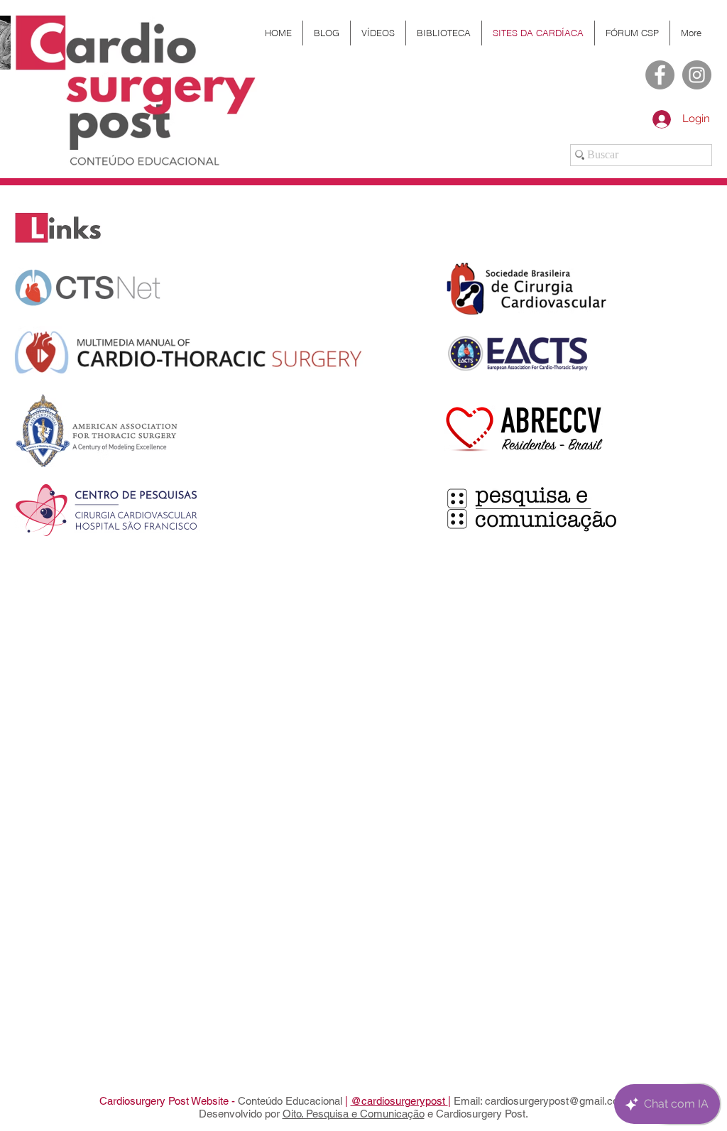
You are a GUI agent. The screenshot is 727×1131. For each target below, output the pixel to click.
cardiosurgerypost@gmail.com (556, 1101)
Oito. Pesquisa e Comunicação (354, 1114)
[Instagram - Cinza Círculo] (696, 74)
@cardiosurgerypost (399, 1101)
